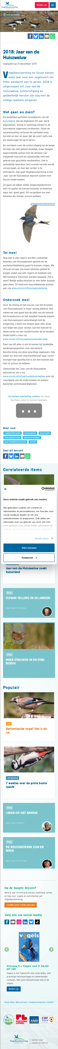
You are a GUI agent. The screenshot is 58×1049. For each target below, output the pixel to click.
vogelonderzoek (13, 433)
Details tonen (42, 538)
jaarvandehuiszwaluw (15, 441)
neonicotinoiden (32, 437)
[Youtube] (13, 922)
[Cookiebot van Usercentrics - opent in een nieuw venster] (42, 489)
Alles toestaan (29, 548)
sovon (33, 441)
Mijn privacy (22, 1002)
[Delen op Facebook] (30, 36)
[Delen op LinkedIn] (41, 36)
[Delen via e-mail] (47, 36)
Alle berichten (13, 15)
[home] (14, 5)
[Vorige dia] (6, 971)
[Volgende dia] (51, 971)
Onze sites (9, 1002)
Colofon (50, 1002)
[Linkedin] (25, 922)
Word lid (14, 989)
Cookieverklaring (37, 1002)
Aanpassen (27, 557)
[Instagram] (19, 922)
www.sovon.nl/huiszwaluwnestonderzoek (25, 339)
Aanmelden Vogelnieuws (20, 905)
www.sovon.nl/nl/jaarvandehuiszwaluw (24, 376)
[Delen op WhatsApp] (52, 36)
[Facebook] (6, 922)
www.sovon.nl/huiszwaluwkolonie (29, 288)
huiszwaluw (9, 121)
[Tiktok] (37, 922)
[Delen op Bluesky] (35, 36)
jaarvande (45, 433)
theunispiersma (12, 437)
